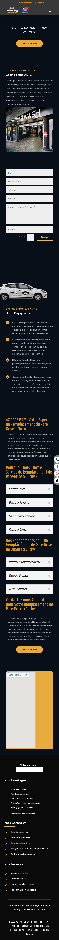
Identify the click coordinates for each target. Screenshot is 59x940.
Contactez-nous (29, 43)
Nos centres (26, 905)
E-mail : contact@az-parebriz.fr (30, 3)
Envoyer (45, 237)
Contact (13, 905)
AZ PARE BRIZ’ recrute (34, 909)
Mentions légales (19, 926)
